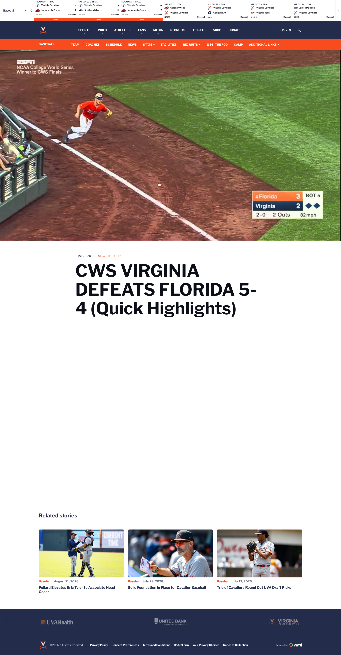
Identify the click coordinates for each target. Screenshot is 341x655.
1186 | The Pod (217, 44)
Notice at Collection (235, 645)
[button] (31, 10)
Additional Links (263, 44)
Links (55, 19)
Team (75, 44)
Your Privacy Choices (206, 645)
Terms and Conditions (156, 645)
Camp (238, 44)
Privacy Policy (99, 645)
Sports (84, 30)
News (132, 44)
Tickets (199, 30)
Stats (147, 44)
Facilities (169, 44)
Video (102, 30)
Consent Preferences (125, 645)
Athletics (122, 30)
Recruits (177, 30)
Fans (142, 30)
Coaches (93, 44)
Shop (217, 30)
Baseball (45, 581)
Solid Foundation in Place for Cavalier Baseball (167, 587)
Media (158, 30)
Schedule (114, 44)
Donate (234, 30)
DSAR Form (181, 645)
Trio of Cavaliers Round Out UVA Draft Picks (254, 587)
